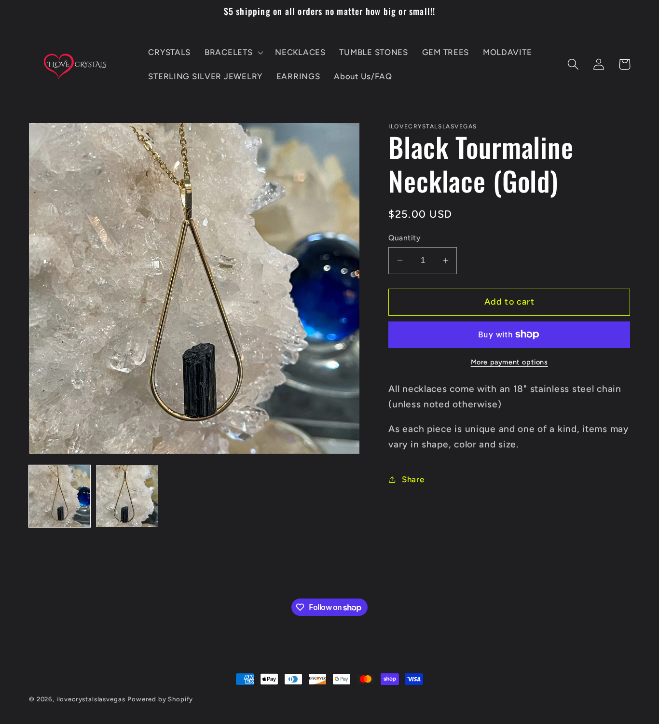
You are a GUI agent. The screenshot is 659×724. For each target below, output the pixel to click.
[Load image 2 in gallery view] (126, 496)
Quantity (404, 237)
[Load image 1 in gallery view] (59, 496)
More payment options (509, 362)
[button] (233, 53)
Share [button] (413, 479)
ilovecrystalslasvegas (90, 699)
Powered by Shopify (160, 699)
